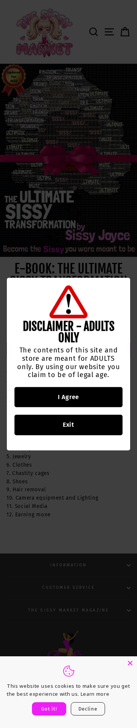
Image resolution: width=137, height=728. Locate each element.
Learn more (95, 693)
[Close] (130, 663)
